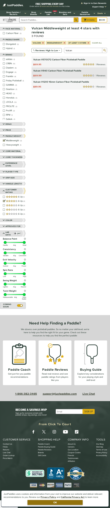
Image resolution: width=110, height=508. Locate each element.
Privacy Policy (48, 497)
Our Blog (100, 444)
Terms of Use (101, 449)
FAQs (5, 446)
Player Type (11, 171)
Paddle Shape (12, 39)
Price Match (7, 458)
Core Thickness (13, 157)
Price (8, 130)
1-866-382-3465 (26, 393)
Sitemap (99, 446)
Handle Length (13, 183)
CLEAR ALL (97, 42)
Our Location (73, 449)
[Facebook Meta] (33, 432)
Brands (41, 452)
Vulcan (37, 42)
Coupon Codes (74, 452)
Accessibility (101, 455)
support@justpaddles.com (60, 393)
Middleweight (54, 42)
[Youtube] (65, 432)
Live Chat (88, 393)
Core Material (13, 151)
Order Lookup (9, 455)
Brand (8, 54)
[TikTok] (76, 432)
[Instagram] (54, 432)
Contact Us (7, 444)
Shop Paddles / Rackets (13, 13)
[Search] (76, 19)
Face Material (12, 28)
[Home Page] (13, 5)
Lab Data (8, 233)
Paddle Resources (85, 13)
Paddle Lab (50, 13)
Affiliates (71, 461)
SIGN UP (88, 411)
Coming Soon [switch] (7, 305)
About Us (72, 444)
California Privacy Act (73, 497)
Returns (6, 449)
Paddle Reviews (44, 449)
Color (8, 220)
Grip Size (10, 177)
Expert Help (98, 7)
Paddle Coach (44, 444)
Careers (71, 446)
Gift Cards (42, 455)
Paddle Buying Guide (46, 446)
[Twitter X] (44, 432)
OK (55, 502)
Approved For (12, 226)
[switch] (17, 233)
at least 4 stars (77, 42)
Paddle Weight (13, 136)
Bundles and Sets (65, 13)
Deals (100, 13)
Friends (71, 455)
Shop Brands (33, 13)
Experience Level (11, 164)
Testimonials (73, 458)
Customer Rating (10, 191)
